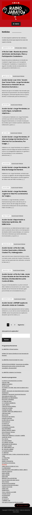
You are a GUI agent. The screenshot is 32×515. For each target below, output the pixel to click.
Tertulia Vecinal (6, 494)
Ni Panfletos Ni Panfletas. (8, 463)
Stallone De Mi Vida (7, 487)
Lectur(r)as (5, 459)
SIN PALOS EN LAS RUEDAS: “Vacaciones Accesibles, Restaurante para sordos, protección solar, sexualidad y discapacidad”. (15, 366)
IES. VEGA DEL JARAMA (7, 449)
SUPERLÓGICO (5, 490)
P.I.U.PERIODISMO (6, 468)
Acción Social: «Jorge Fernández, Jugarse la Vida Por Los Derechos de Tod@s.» (15, 193)
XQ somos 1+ (5, 499)
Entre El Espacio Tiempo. (8, 432)
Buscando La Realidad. (8, 399)
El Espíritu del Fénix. (7, 418)
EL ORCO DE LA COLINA (8, 420)
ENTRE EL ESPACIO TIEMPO (8, 430)
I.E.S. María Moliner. (7, 440)
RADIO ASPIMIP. (6, 475)
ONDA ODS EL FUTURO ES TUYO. (10, 466)
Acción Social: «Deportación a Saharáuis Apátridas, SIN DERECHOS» (13, 222)
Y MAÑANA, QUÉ (6, 500)
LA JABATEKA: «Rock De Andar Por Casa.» (12, 360)
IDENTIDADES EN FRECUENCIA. (9, 444)
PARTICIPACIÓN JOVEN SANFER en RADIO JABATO (14, 469)
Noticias (25, 48)
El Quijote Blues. (6, 425)
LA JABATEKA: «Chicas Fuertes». (10, 349)
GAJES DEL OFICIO (6, 437)
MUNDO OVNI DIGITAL (7, 461)
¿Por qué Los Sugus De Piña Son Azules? (12, 502)
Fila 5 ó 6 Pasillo (6, 434)
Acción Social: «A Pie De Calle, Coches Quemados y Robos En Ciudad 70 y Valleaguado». (14, 250)
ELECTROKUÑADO (6, 428)
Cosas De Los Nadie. (7, 408)
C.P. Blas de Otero (6, 401)
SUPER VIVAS (5, 488)
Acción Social (16, 76)
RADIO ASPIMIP (5, 473)
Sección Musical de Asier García (10, 480)
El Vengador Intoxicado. (8, 427)
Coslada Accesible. (7, 410)
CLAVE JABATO (6, 405)
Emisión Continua (23, 505)
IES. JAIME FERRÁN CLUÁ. (8, 447)
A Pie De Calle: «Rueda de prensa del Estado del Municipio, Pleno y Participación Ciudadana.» (14, 54)
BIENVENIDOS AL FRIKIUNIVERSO (10, 398)
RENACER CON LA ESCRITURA (9, 478)
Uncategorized (6, 495)
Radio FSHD (5, 476)
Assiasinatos (5, 392)
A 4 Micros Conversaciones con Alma (12, 380)
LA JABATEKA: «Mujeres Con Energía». (11, 372)
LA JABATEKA (5, 452)
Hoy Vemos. (5, 439)
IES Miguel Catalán (7, 446)
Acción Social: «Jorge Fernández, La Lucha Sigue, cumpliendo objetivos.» (15, 111)
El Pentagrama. (6, 422)
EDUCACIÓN (5, 415)
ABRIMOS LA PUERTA (7, 384)
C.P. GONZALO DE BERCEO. (9, 403)
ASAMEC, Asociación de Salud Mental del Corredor (15, 391)
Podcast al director (7, 471)
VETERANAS (5, 497)
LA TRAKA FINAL (6, 458)
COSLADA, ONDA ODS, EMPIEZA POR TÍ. (12, 411)
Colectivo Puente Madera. (9, 406)
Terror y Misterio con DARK (9, 492)
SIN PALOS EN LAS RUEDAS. (8, 483)
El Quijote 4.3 (5, 423)
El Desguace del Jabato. (8, 416)
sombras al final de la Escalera (10, 485)
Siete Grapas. (5, 482)
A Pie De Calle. (18, 48)
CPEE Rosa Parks (6, 413)
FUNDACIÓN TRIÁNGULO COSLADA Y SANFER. (13, 435)
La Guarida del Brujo (7, 451)
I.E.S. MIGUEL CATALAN (7, 442)
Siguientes (21, 325)
